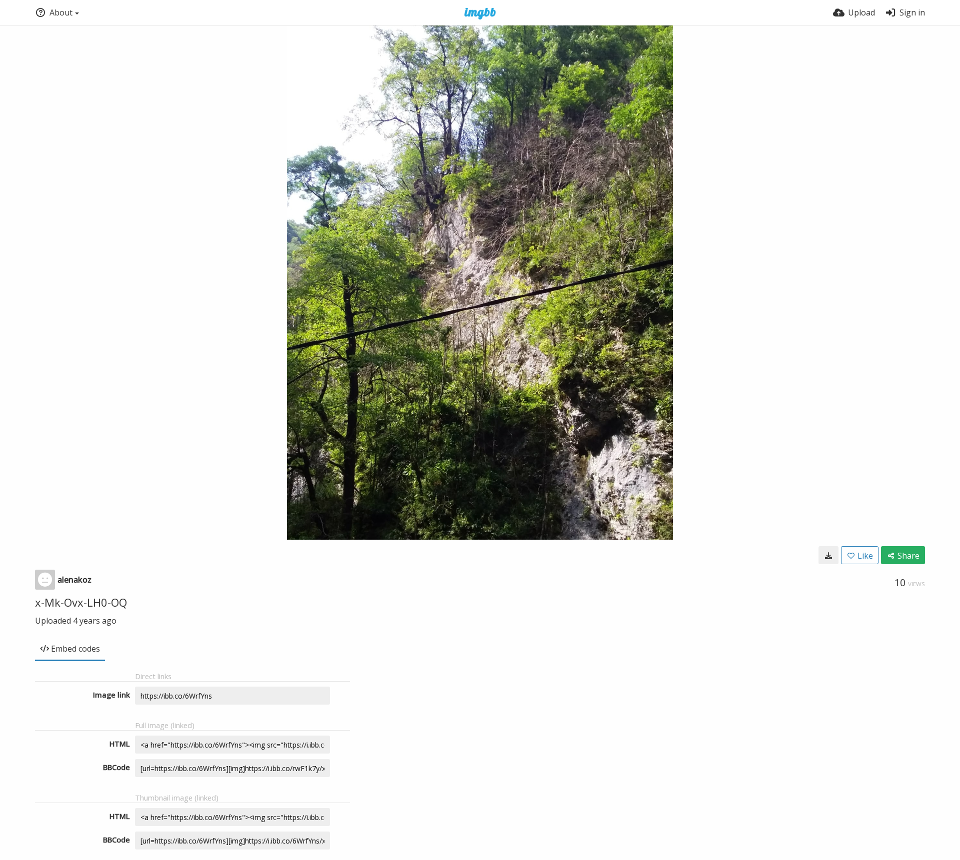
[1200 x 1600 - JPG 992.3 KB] (828, 555)
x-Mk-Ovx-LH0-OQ (81, 602)
